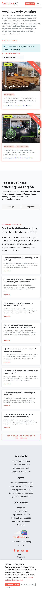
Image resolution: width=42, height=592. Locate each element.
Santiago (11, 207)
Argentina (21, 557)
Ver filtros (10, 40)
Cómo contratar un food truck (21, 486)
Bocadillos (7, 106)
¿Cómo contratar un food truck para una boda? (19, 393)
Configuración (28, 584)
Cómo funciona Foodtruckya (21, 483)
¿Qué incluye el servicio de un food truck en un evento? (21, 372)
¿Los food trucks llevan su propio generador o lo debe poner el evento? (20, 326)
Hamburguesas (16, 106)
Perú (21, 559)
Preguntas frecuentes (21, 521)
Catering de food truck (21, 461)
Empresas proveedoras (21, 471)
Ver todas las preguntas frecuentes (21, 437)
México (21, 554)
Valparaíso (31, 207)
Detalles (10, 587)
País (20, 546)
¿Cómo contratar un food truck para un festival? (21, 259)
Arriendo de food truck (21, 464)
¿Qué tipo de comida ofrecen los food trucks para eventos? (20, 350)
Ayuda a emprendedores (21, 496)
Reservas (30, 4)
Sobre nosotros (21, 511)
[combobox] (13, 57)
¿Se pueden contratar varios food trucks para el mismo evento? (18, 415)
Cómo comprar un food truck (21, 493)
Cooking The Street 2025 (21, 518)
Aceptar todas (12, 584)
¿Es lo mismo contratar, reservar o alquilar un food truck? (18, 304)
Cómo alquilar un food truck (21, 489)
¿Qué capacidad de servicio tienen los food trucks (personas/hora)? (20, 280)
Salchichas (19, 158)
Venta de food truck (21, 468)
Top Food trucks (12, 54)
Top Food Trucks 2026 (21, 514)
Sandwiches (27, 106)
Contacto (21, 525)
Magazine (21, 508)
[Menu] (38, 3)
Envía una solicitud (12, 49)
